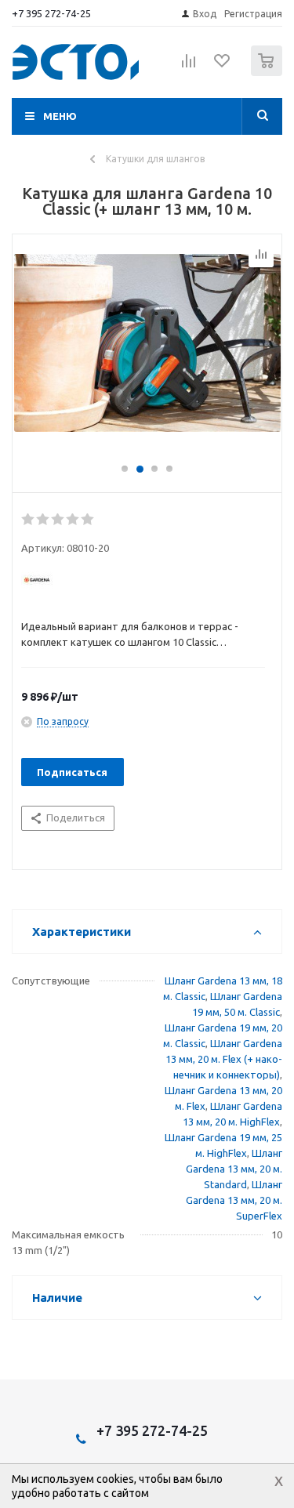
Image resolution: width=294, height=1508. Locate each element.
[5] (88, 519)
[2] (43, 519)
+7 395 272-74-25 (51, 13)
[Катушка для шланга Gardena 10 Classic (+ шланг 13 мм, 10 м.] (147, 356)
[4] (73, 519)
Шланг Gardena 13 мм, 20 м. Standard (234, 1168)
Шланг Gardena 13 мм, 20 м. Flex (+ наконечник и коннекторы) (223, 1059)
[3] (58, 519)
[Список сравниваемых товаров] (188, 67)
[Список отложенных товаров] (222, 66)
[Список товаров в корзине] (268, 72)
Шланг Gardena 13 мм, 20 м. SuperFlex (234, 1200)
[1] (28, 519)
